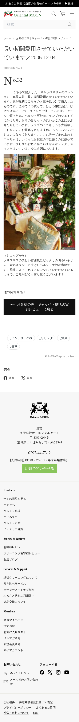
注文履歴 (9, 626)
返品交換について (15, 602)
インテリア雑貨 (13, 529)
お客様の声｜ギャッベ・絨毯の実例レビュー (42, 38)
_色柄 (13, 346)
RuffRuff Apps (56, 356)
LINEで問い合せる (39, 468)
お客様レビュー (13, 547)
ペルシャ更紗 (12, 523)
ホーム (8, 38)
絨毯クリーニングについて (20, 577)
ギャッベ (9, 505)
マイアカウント (13, 650)
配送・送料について (16, 713)
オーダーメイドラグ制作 (19, 590)
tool (35, 713)
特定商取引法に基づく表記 (36, 702)
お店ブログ (11, 559)
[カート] (63, 13)
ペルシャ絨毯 (12, 511)
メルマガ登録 (12, 638)
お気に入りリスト (15, 632)
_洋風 (63, 338)
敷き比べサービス (15, 583)
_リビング (46, 338)
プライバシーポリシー (18, 707)
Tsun (72, 356)
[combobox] (39, 24)
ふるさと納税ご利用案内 (19, 595)
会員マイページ (13, 620)
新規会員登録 (12, 644)
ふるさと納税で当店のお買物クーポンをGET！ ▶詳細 (39, 3)
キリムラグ (11, 517)
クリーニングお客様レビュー (22, 553)
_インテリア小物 (21, 338)
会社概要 (9, 702)
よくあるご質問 (46, 707)
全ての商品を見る (15, 499)
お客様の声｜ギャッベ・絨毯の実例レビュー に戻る (42, 306)
